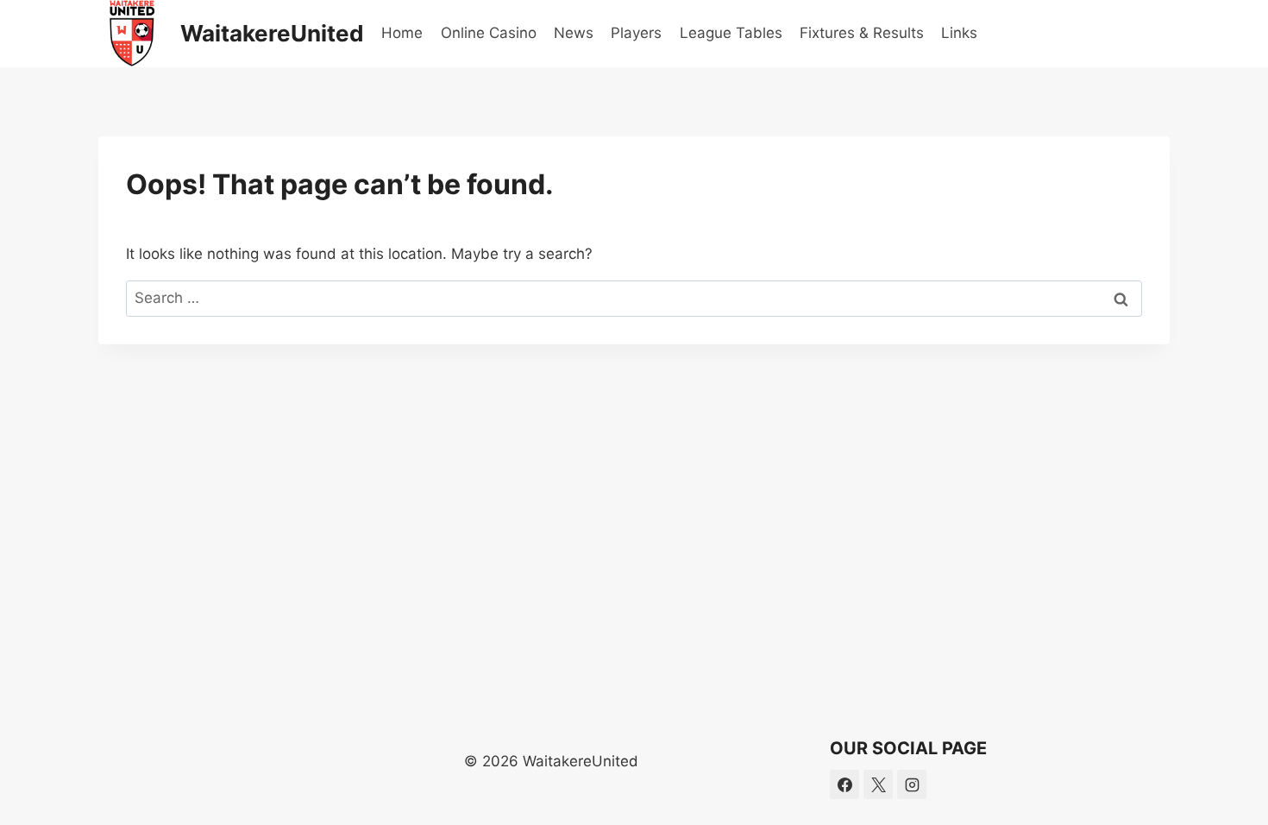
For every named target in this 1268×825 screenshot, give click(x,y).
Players (636, 32)
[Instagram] (911, 784)
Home (402, 32)
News (573, 32)
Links (959, 32)
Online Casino (489, 32)
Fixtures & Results (862, 32)
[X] (878, 784)
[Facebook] (844, 784)
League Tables (731, 32)
